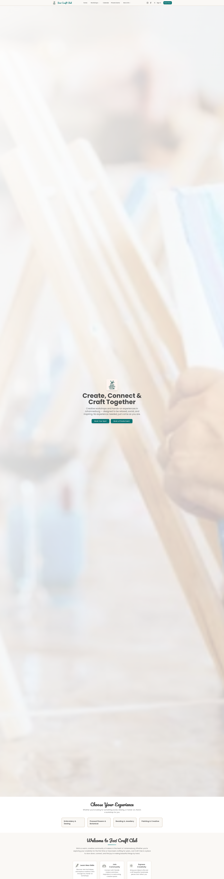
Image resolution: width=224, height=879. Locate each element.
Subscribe (112, 450)
